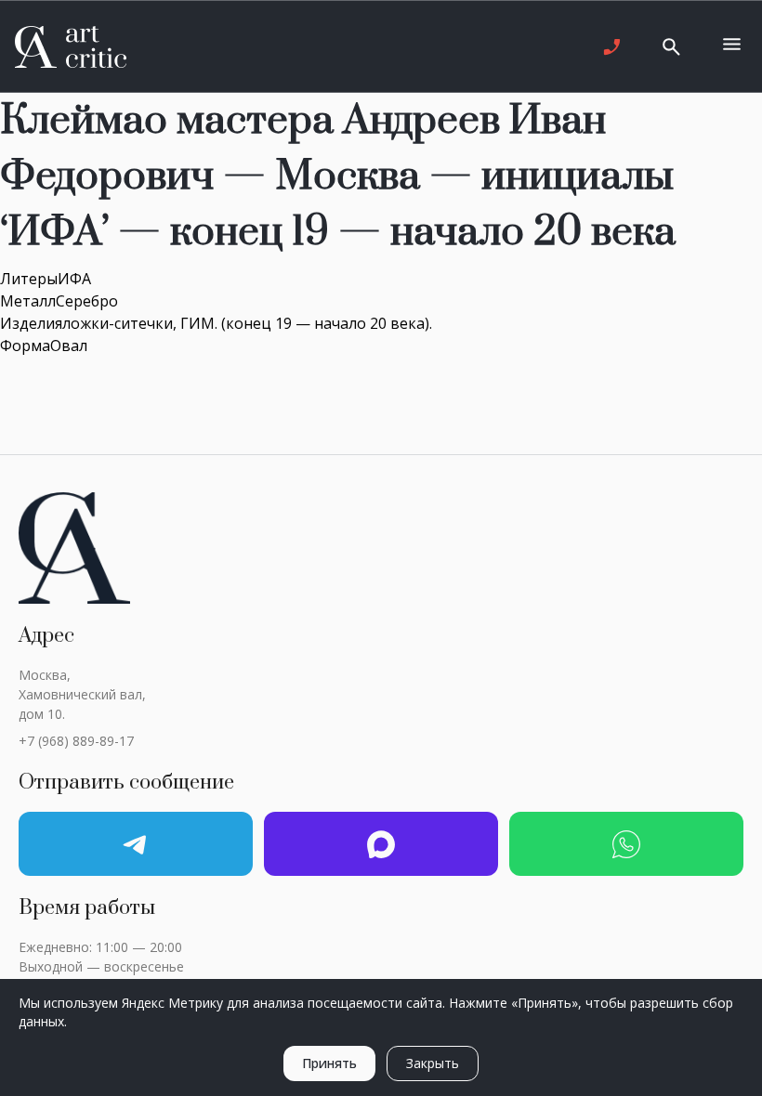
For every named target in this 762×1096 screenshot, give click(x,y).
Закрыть (432, 1063)
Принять (329, 1063)
